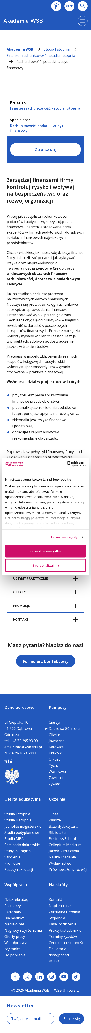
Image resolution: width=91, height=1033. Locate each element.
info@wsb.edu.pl (28, 747)
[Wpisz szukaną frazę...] (83, 6)
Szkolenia (12, 857)
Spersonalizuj (43, 565)
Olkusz (54, 759)
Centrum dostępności (66, 942)
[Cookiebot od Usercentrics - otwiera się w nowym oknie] (66, 464)
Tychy (54, 765)
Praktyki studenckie (65, 930)
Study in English (17, 851)
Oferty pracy (14, 936)
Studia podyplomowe (21, 832)
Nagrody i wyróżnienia (23, 930)
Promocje (12, 863)
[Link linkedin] (39, 976)
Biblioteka (57, 832)
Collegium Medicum (65, 844)
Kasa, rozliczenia (62, 924)
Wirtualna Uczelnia (64, 911)
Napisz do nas (60, 905)
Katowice (56, 747)
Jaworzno (56, 740)
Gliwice (54, 734)
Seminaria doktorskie (22, 844)
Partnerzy (12, 905)
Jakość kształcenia (64, 851)
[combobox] (69, 6)
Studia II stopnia (17, 820)
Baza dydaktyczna (63, 826)
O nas (53, 814)
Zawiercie (56, 777)
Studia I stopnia (57, 49)
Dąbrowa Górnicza (64, 728)
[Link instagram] (51, 976)
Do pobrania (14, 955)
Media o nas (14, 924)
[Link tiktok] (76, 976)
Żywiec (54, 783)
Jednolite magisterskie (22, 826)
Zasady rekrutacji (18, 869)
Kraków (55, 753)
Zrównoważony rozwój (68, 869)
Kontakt (55, 899)
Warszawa (57, 771)
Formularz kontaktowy (45, 661)
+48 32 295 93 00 (24, 740)
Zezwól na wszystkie (45, 551)
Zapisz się (46, 149)
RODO (54, 961)
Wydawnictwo (60, 863)
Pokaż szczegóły (64, 537)
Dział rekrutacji (16, 899)
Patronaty (12, 911)
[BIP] (9, 761)
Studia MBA (14, 838)
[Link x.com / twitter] (27, 976)
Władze (55, 820)
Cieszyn (55, 722)
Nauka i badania (62, 857)
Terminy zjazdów (63, 936)
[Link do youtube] (63, 976)
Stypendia (57, 918)
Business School (62, 838)
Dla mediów (14, 918)
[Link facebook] (15, 976)
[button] (56, 6)
